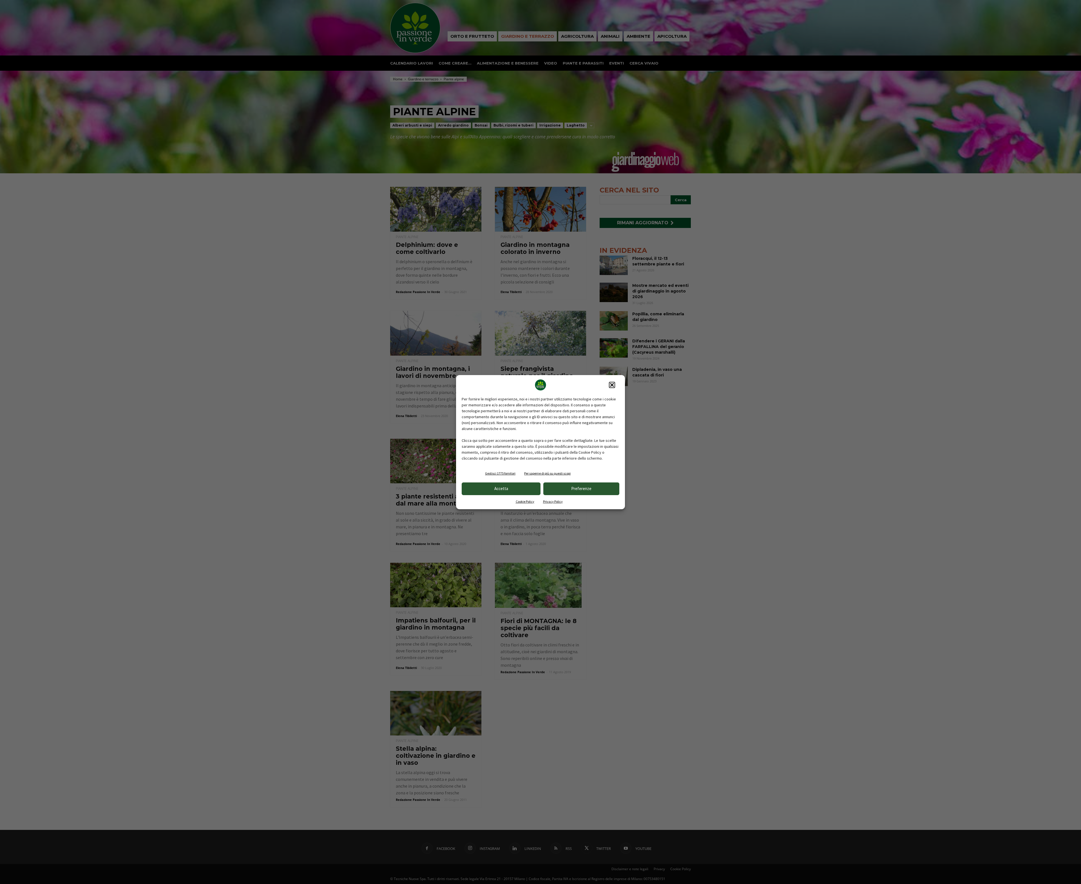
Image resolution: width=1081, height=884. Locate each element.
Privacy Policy (553, 501)
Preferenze (581, 488)
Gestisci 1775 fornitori (500, 473)
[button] (612, 385)
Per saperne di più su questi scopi (547, 473)
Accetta (501, 488)
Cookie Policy (525, 501)
